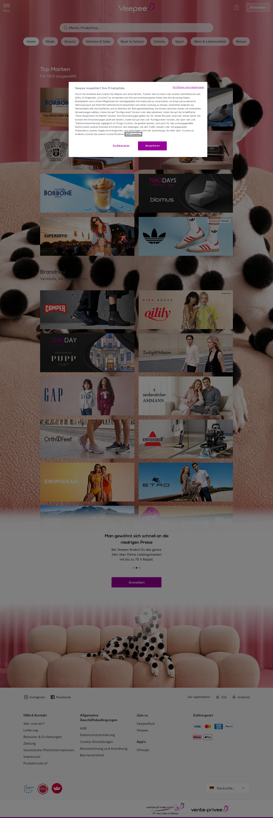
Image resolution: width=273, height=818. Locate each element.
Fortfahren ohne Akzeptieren (188, 87)
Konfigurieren (121, 145)
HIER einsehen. (133, 134)
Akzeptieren (152, 145)
